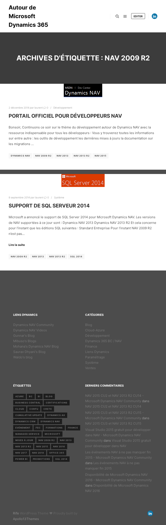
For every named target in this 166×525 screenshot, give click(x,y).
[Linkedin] (154, 16)
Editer (138, 16)
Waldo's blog (22, 357)
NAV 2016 (59, 446)
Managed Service (27, 434)
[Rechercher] (117, 16)
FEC (38, 427)
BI (39, 396)
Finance (91, 346)
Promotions (41, 459)
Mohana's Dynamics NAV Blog (36, 346)
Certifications (56, 402)
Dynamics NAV (20, 155)
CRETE (47, 409)
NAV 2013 (63, 155)
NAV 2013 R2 (81, 155)
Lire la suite (17, 245)
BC (31, 396)
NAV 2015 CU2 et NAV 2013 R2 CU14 (113, 406)
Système (59, 197)
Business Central (28, 402)
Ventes (90, 368)
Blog (88, 325)
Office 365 (56, 452)
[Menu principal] (125, 16)
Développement (62, 107)
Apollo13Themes (26, 519)
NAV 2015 (100, 155)
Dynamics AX (56, 415)
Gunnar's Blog (24, 336)
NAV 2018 (38, 452)
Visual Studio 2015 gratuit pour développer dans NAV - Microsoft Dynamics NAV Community (118, 435)
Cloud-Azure (95, 330)
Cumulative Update (28, 415)
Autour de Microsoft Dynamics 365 (28, 16)
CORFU (33, 409)
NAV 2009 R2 (43, 155)
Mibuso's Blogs (24, 341)
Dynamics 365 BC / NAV (103, 341)
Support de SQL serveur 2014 (49, 205)
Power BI (21, 459)
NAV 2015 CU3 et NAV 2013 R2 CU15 (113, 423)
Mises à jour (24, 440)
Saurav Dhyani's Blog (29, 352)
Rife (16, 513)
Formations (54, 427)
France (73, 427)
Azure (19, 396)
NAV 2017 (21, 452)
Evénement (22, 427)
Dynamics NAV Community (33, 325)
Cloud (19, 409)
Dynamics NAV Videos (30, 330)
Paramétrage (95, 357)
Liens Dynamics (97, 352)
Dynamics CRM (25, 421)
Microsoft (52, 434)
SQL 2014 (76, 256)
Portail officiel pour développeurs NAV (65, 116)
